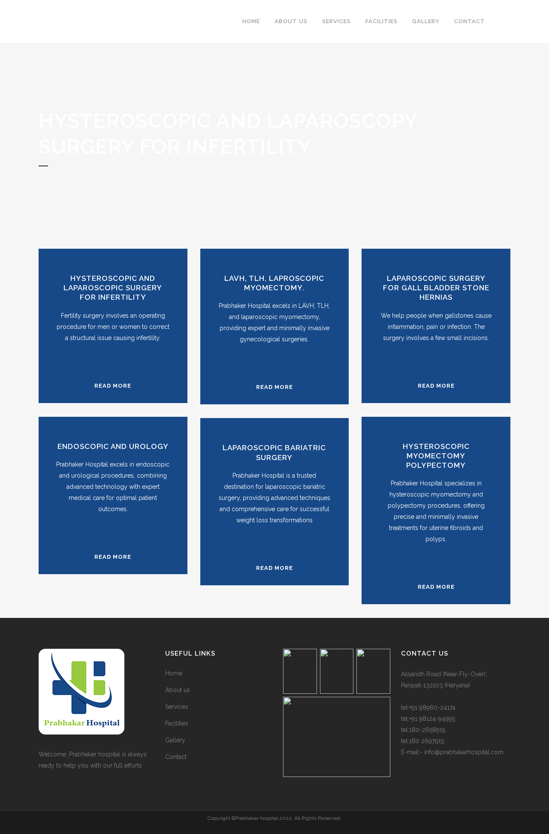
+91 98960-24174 (432, 707)
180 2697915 (426, 741)
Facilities (176, 723)
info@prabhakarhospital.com (464, 752)
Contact (176, 756)
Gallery (175, 740)
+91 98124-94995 (432, 718)
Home (173, 673)
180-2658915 (427, 729)
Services (176, 706)
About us (177, 689)
